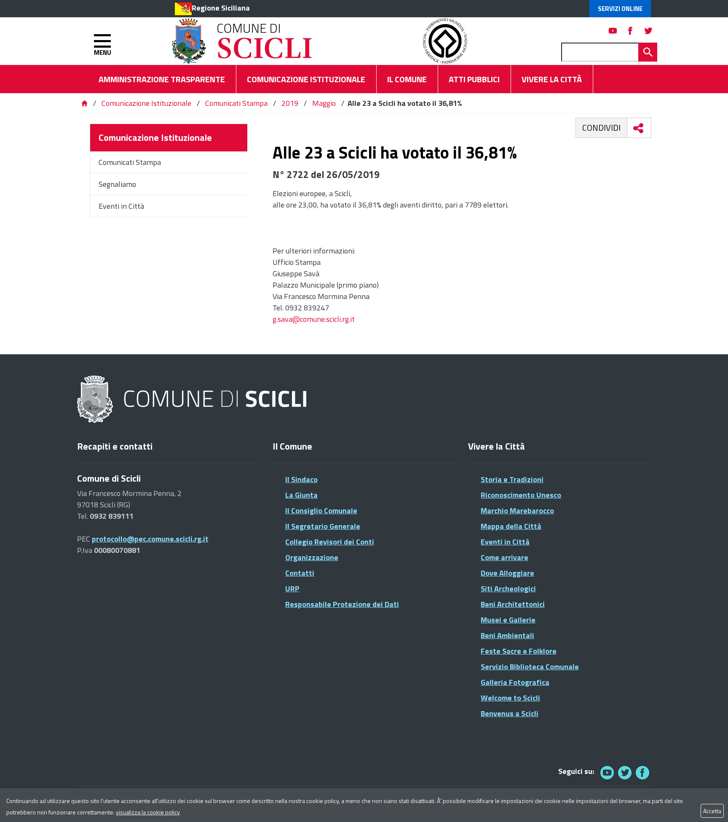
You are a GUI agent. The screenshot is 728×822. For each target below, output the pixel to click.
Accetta (712, 810)
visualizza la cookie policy (148, 812)
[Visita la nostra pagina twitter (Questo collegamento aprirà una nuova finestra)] (648, 31)
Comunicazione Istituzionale (146, 103)
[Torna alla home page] (84, 103)
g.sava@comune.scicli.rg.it (314, 319)
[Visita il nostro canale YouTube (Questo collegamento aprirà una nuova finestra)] (625, 772)
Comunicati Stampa (236, 103)
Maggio (324, 103)
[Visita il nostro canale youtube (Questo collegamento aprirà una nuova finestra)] (613, 31)
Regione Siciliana (221, 7)
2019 (289, 103)
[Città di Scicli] (193, 399)
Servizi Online (620, 8)
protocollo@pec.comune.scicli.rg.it (150, 538)
